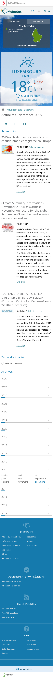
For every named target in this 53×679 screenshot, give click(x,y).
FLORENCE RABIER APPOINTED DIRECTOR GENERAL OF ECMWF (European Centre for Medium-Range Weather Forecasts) (26, 299)
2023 (4, 403)
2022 (4, 412)
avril (20, 475)
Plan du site (31, 644)
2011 (4, 513)
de (39, 11)
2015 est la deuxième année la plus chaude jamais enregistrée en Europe (26, 139)
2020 (4, 428)
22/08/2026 (15, 21)
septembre (40, 478)
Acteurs (30, 541)
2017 (4, 453)
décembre (40, 481)
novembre (23, 481)
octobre (5, 481)
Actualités (11, 109)
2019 (4, 437)
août (20, 478)
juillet (4, 478)
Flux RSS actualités (10, 613)
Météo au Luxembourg (11, 537)
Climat (4, 554)
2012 (4, 505)
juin (36, 475)
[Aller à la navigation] (49, 11)
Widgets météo (8, 617)
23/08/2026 (38, 21)
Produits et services (10, 558)
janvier (4, 475)
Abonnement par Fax (11, 585)
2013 (4, 496)
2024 (4, 395)
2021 (4, 420)
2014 (4, 488)
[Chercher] (45, 11)
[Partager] (6, 124)
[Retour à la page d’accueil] (11, 12)
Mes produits (26, 669)
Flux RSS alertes (9, 608)
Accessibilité (32, 545)
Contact (5, 653)
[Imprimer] (15, 124)
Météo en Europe (9, 541)
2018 (4, 445)
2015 (20, 109)
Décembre (29, 109)
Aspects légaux (33, 649)
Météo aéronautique (11, 545)
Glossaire (6, 644)
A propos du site (9, 640)
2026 (4, 379)
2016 (4, 461)
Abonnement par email (11, 581)
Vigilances (6, 550)
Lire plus (21, 191)
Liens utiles (31, 640)
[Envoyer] (24, 124)
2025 (4, 387)
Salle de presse (36, 146)
